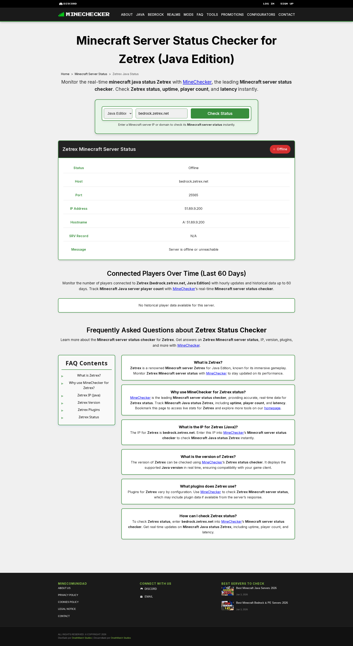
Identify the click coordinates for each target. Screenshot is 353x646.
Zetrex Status (89, 417)
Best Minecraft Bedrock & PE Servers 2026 (262, 602)
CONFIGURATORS (261, 14)
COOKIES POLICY (68, 602)
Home (65, 74)
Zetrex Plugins (89, 409)
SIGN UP (287, 4)
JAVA (140, 14)
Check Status (220, 113)
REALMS (173, 14)
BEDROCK (156, 14)
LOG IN (269, 4)
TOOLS (212, 14)
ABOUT (127, 14)
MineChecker (197, 82)
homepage (272, 408)
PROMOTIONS (232, 14)
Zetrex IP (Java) (88, 395)
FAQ (200, 14)
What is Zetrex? (89, 375)
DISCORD (70, 4)
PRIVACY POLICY (68, 595)
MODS (188, 14)
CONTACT (286, 14)
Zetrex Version (89, 402)
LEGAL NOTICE (67, 609)
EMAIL (149, 596)
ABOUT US (64, 588)
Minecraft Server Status (91, 74)
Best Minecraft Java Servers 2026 (256, 588)
